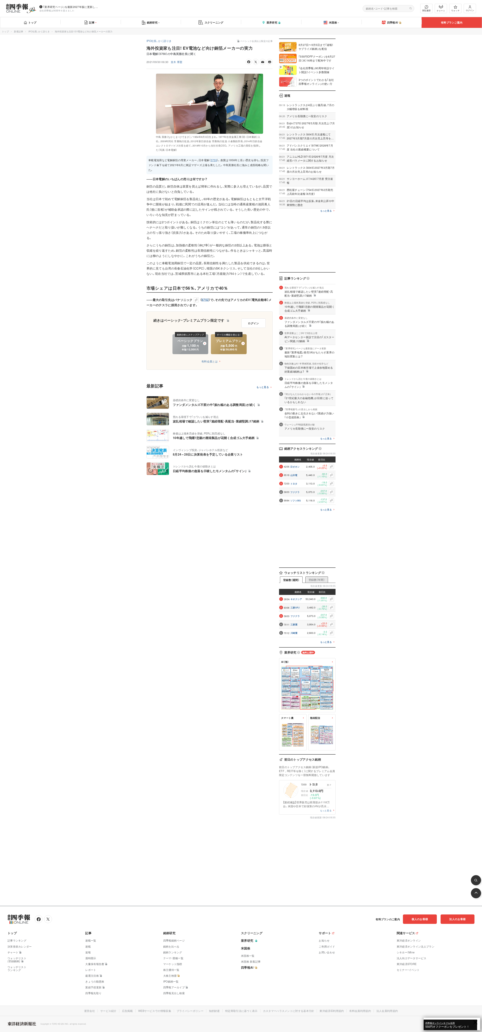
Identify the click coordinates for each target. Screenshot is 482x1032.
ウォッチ (455, 10)
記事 (92, 22)
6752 (205, 300)
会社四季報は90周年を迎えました (57, 10)
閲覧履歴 (426, 10)
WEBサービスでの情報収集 (154, 1011)
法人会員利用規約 (387, 1011)
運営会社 (89, 1011)
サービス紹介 (108, 1011)
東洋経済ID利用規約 (332, 1011)
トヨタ (293, 483)
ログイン (470, 10)
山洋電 (293, 475)
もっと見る (262, 387)
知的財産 (214, 1011)
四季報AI (392, 22)
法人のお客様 (457, 919)
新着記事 (18, 31)
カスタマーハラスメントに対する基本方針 (288, 1011)
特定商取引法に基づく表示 (241, 1011)
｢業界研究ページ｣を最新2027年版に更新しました (71, 6)
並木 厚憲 (176, 62)
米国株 (333, 22)
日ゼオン (295, 466)
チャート (441, 10)
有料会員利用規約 (360, 1011)
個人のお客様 (420, 919)
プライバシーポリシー (190, 1011)
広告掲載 (127, 1011)
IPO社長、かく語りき (39, 31)
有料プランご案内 (451, 22)
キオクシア (296, 599)
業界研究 (272, 22)
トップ (32, 22)
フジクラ (295, 492)
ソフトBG (295, 500)
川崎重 (294, 633)
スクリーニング (214, 22)
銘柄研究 (152, 22)
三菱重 (294, 624)
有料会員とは (209, 361)
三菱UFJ (295, 607)
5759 (214, 160)
